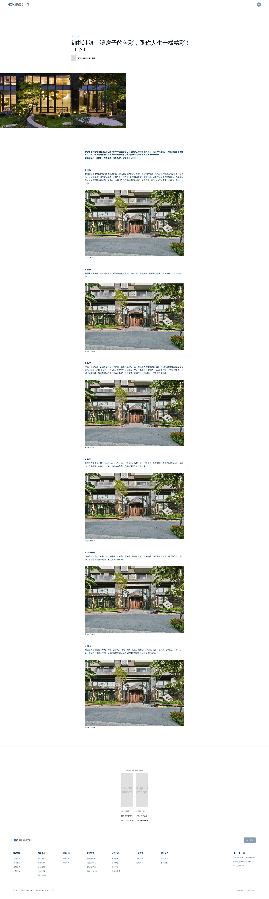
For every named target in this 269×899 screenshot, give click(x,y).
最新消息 (41, 859)
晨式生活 (41, 871)
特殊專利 (66, 863)
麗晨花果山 (91, 863)
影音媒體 (41, 867)
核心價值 (16, 863)
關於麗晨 (17, 853)
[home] (18, 4)
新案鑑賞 (90, 853)
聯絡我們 (164, 853)
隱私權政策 (251, 890)
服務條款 (240, 890)
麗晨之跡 (16, 867)
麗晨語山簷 (91, 859)
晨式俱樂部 (42, 875)
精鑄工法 (66, 859)
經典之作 (115, 853)
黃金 (102, 180)
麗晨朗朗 (115, 859)
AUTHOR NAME (128, 820)
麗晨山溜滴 (116, 871)
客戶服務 (164, 863)
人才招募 (249, 840)
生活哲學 (140, 853)
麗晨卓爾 (115, 867)
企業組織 (16, 871)
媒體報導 (41, 863)
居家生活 (139, 859)
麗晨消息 (41, 853)
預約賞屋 (164, 859)
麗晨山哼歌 (91, 867)
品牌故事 (16, 859)
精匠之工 (66, 853)
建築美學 (139, 863)
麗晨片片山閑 (92, 871)
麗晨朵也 (115, 863)
